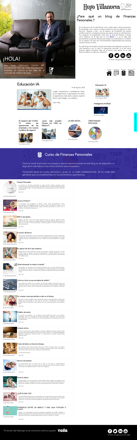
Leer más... (57, 103)
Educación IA (28, 84)
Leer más (20, 192)
